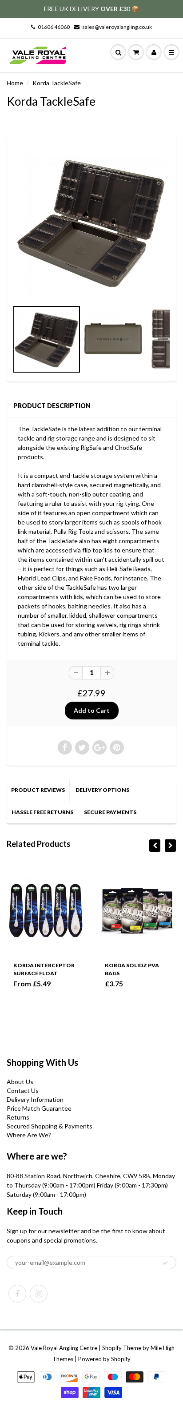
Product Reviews (38, 789)
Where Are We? (29, 1135)
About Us (20, 1081)
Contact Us (23, 1090)
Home (15, 83)
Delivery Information (35, 1099)
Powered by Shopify (104, 1358)
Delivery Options (102, 789)
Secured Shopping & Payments (49, 1126)
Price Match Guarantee (39, 1108)
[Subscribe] (165, 1263)
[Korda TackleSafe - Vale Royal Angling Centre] (91, 222)
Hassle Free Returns (42, 812)
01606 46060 (54, 27)
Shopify (112, 1347)
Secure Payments (110, 812)
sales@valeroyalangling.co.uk (117, 27)
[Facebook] (17, 1294)
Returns (18, 1117)
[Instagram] (39, 1294)
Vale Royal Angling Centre (64, 1347)
